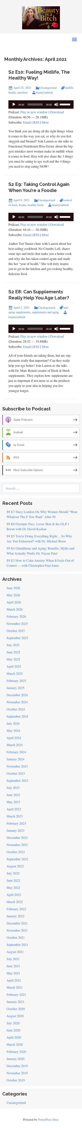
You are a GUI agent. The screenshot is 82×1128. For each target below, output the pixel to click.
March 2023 (15, 816)
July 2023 (13, 787)
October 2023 (16, 773)
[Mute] (56, 104)
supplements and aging (45, 312)
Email (27, 122)
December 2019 (17, 1066)
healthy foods (36, 205)
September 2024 (17, 716)
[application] (41, 104)
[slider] (65, 104)
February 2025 (16, 680)
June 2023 (13, 794)
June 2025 (13, 652)
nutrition (22, 92)
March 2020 (15, 1044)
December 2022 (17, 837)
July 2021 (13, 959)
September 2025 (17, 638)
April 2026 (14, 602)
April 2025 (14, 666)
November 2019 (17, 1073)
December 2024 (17, 695)
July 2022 (13, 873)
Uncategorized (48, 88)
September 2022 (17, 859)
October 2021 (16, 937)
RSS (36, 122)
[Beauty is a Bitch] (41, 17)
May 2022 (13, 887)
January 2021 (15, 1001)
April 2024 (14, 737)
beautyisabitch (44, 92)
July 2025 (13, 645)
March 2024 (15, 745)
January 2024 (15, 759)
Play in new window (34, 112)
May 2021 (13, 973)
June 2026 (13, 588)
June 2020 (13, 1030)
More (45, 122)
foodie (22, 205)
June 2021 (13, 966)
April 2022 (14, 894)
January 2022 (15, 916)
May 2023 (13, 802)
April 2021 (14, 980)
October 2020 (16, 1009)
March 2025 (15, 673)
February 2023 (16, 823)
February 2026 (16, 616)
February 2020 (16, 1051)
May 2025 (13, 659)
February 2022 (16, 909)
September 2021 (17, 944)
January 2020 (15, 1058)
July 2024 (13, 723)
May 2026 (13, 595)
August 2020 (15, 1016)
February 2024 (16, 752)
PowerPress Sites (48, 1119)
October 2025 (16, 630)
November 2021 (17, 930)
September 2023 (17, 780)
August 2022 (15, 866)
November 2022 (17, 844)
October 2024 (16, 709)
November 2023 (17, 766)
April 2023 (14, 809)
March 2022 (15, 902)
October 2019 (16, 1080)
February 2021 (16, 994)
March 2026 (15, 609)
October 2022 (16, 852)
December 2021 (17, 923)
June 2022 (13, 880)
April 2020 (14, 1037)
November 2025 (17, 623)
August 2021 (15, 951)
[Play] (14, 104)
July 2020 (13, 1023)
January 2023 (15, 830)
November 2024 (17, 702)
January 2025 (15, 687)
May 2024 (13, 730)
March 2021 (15, 987)
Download (57, 112)
